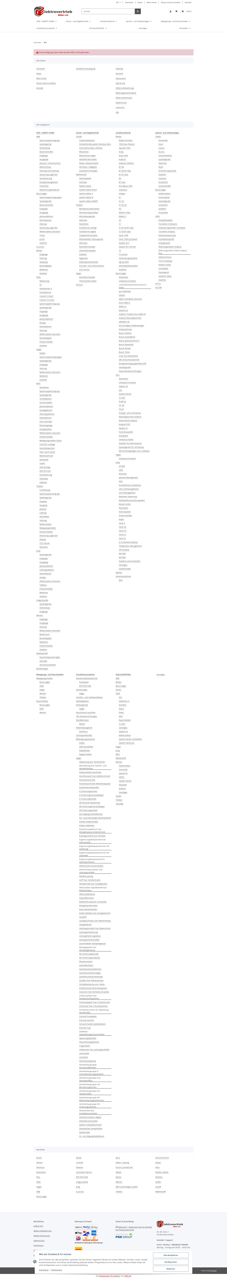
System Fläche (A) (126, 743)
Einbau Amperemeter (88, 821)
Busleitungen (42, 668)
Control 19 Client (47, 300)
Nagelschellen (85, 754)
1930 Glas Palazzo (127, 144)
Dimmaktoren (45, 220)
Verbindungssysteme (128, 258)
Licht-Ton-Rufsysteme (128, 356)
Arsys (121, 151)
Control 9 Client (46, 296)
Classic (162, 148)
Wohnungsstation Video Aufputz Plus (173, 251)
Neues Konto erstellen (170, 2)
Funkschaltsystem (87, 140)
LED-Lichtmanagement (129, 489)
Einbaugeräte (82, 705)
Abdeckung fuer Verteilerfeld (92, 762)
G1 (41, 284)
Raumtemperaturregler (50, 657)
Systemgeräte (45, 144)
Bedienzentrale (46, 455)
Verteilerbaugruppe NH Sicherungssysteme (89, 1105)
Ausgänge (44, 159)
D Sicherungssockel (87, 799)
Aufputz (122, 159)
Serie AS (122, 527)
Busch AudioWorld (127, 337)
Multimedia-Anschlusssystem (132, 500)
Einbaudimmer (125, 329)
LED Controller (46, 421)
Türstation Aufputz (167, 231)
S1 (120, 224)
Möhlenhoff (81, 174)
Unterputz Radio (126, 439)
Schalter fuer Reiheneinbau (91, 980)
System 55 (123, 386)
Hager (39, 349)
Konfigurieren (171, 1262)
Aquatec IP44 (124, 148)
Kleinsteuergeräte (87, 216)
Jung (38, 550)
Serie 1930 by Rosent (128, 239)
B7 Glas (122, 182)
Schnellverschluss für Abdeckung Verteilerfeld (94, 1011)
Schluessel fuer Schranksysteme (93, 1006)
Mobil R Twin (124, 212)
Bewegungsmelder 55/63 (50, 440)
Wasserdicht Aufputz (128, 420)
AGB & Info (120, 83)
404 (117, 112)
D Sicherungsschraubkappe (91, 795)
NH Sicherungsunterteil (89, 957)
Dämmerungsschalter (88, 212)
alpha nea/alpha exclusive (130, 299)
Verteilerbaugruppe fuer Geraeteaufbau (90, 1079)
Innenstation (164, 197)
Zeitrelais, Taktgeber (88, 167)
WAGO (82, 724)
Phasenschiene (85, 961)
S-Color (122, 397)
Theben (39, 486)
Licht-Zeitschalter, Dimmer (90, 148)
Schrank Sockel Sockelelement (92, 1024)
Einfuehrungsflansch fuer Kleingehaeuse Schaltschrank (92, 830)
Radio (121, 519)
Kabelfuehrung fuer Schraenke (92, 901)
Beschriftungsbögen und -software (134, 451)
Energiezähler (46, 429)
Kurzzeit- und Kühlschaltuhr (91, 265)
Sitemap (119, 68)
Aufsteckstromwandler (89, 787)
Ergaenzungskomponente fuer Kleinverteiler (92, 841)
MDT (38, 383)
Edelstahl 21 (124, 701)
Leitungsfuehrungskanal (90, 936)
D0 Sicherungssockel (88, 810)
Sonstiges (123, 565)
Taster (42, 463)
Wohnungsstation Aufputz (170, 246)
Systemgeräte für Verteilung (131, 447)
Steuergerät (164, 272)
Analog (43, 322)
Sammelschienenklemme (90, 969)
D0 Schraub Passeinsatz (89, 802)
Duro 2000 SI (124, 302)
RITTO (158, 283)
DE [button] (117, 2)
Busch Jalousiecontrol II (129, 340)
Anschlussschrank (87, 780)
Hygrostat (83, 258)
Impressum (43, 1270)
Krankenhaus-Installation (130, 485)
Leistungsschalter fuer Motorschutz (94, 928)
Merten (39, 615)
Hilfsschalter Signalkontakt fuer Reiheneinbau (93, 889)
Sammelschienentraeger (90, 973)
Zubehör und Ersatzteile (129, 561)
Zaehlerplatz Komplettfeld (90, 1128)
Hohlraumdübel (86, 746)
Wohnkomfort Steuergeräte (91, 239)
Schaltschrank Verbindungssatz (93, 988)
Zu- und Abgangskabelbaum (91, 1136)
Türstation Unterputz (168, 224)
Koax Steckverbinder (88, 909)
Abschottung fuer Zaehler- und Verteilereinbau (93, 767)
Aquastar (123, 784)
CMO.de (127, 1276)
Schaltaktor (163, 268)
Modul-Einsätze (126, 140)
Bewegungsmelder (48, 528)
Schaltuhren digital (87, 231)
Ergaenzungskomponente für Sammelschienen (92, 860)
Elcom (39, 1157)
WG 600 (122, 553)
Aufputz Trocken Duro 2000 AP (132, 314)
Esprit (121, 708)
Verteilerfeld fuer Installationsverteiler (88, 1112)
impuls (122, 295)
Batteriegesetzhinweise (126, 93)
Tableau (43, 585)
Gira (117, 375)
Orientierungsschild (167, 170)
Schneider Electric (84, 1172)
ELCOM (158, 287)
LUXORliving (45, 490)
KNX (121, 481)
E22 (120, 390)
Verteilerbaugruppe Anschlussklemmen (88, 1066)
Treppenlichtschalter (88, 235)
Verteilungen (81, 689)
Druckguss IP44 (125, 186)
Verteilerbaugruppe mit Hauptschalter (89, 1092)
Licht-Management (127, 492)
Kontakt (188, 2)
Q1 (120, 220)
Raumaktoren (45, 573)
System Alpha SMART (88, 201)
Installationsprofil (166, 239)
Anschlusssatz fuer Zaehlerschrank (94, 776)
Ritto (157, 1167)
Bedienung (44, 281)
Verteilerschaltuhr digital (90, 1117)
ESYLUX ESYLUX (162, 1157)
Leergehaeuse (85, 924)
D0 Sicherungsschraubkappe (92, 806)
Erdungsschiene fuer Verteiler (92, 836)
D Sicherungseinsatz (88, 791)
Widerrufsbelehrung (125, 88)
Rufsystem (123, 435)
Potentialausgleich (84, 727)
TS (120, 250)
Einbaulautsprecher (167, 235)
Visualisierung (46, 178)
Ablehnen (170, 1269)
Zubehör (43, 243)
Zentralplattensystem (128, 265)
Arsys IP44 (123, 155)
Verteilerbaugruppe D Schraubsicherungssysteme (91, 1072)
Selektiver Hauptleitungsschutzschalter (92, 1033)
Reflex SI (122, 306)
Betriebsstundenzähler (89, 208)
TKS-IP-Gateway (165, 261)
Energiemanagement (49, 182)
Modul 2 (122, 216)
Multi (161, 167)
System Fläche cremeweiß (130, 739)
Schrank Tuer (85, 1028)
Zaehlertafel (84, 1132)
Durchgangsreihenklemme (91, 814)
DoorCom (163, 163)
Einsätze (122, 705)
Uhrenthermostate (87, 250)
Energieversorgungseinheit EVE (132, 363)
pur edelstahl (125, 291)
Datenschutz (56, 1270)
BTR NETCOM (85, 686)
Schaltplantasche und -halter (92, 984)
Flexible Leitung (86, 876)
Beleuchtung (45, 167)
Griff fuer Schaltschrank (89, 880)
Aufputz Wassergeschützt (130, 318)
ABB (38, 136)
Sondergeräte (125, 367)
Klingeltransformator (88, 905)
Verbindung (45, 148)
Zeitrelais (83, 243)
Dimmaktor (44, 516)
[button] (170, 11)
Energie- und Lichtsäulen (130, 413)
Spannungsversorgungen (51, 197)
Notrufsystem (125, 511)
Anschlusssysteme (48, 665)
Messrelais (84, 151)
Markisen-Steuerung (128, 496)
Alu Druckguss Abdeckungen (131, 325)
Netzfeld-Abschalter (88, 159)
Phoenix (79, 1167)
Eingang (43, 501)
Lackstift (82, 917)
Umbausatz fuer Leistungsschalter (94, 1049)
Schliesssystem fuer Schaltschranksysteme (89, 997)
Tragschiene (84, 1045)
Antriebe (43, 661)
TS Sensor (123, 254)
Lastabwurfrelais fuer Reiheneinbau (95, 920)
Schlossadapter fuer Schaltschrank (94, 1002)
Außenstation (164, 193)
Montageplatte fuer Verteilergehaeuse (87, 948)
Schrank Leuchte (86, 1020)
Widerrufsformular (124, 97)
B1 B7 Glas (123, 174)
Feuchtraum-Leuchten (86, 712)
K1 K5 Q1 (123, 205)
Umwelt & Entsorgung (85, 68)
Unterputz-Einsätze (127, 281)
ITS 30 (121, 405)
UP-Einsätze (124, 549)
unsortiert (83, 1057)
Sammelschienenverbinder (91, 976)
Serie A (122, 523)
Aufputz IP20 (124, 424)
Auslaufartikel (165, 186)
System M (123, 773)
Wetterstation (45, 524)
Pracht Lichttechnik (124, 1167)
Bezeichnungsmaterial (49, 189)
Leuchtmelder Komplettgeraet (92, 943)
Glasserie (123, 189)
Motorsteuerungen (87, 155)
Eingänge (44, 155)
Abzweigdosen (82, 701)
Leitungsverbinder (84, 735)
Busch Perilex (125, 348)
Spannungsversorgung (50, 140)
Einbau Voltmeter (86, 825)
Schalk (79, 136)
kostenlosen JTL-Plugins (109, 1276)
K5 (120, 208)
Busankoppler (46, 265)
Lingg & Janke (42, 600)
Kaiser (158, 1162)
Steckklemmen (82, 720)
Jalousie (43, 509)
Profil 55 (122, 401)
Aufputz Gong (165, 264)
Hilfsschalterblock (87, 894)
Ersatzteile (163, 182)
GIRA (38, 277)
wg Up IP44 (124, 262)
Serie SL (122, 538)
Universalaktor (46, 402)
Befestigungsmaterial (85, 739)
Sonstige (119, 803)
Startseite (129, 2)
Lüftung (43, 512)
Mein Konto (152, 2)
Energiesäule (164, 243)
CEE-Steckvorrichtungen (86, 716)
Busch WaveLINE (126, 344)
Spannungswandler (87, 1038)
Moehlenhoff (42, 653)
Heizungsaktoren (47, 414)
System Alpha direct (88, 189)
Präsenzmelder (46, 341)
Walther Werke (161, 1172)
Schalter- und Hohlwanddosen (89, 697)
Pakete (42, 353)
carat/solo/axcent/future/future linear (132, 286)
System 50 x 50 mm (127, 246)
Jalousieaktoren (46, 216)
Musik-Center (125, 504)
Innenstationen (165, 155)
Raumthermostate (87, 246)
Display (43, 539)
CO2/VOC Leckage (47, 444)
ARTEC (122, 777)
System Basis (124, 765)
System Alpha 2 (86, 193)
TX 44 (121, 409)
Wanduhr (44, 547)
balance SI (123, 310)
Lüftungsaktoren (47, 569)
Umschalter (84, 1053)
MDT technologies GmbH (127, 1186)
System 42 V (124, 243)
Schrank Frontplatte (88, 1016)
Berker (39, 250)
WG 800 (122, 557)
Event (121, 712)
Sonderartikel (125, 568)
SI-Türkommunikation (128, 542)
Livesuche (120, 107)
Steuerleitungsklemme (89, 1042)
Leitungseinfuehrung (88, 932)
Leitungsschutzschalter (89, 939)
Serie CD (122, 530)
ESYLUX (79, 284)
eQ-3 (118, 1157)
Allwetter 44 (124, 321)
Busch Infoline (125, 333)
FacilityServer (45, 292)
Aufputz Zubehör (126, 163)
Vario (161, 144)
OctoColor (123, 769)
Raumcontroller (46, 151)
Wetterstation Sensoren (50, 231)
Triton (42, 235)
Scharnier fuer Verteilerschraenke (94, 992)
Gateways (44, 262)
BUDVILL (159, 1177)
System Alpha (85, 186)
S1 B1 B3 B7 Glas (126, 227)
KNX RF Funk (45, 471)
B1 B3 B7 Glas (125, 170)
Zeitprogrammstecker (88, 262)
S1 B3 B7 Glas (125, 231)
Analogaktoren (46, 410)
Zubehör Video (165, 276)
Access (161, 151)
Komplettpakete (165, 220)
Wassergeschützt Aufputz (130, 416)
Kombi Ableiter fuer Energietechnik (94, 913)
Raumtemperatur (47, 448)
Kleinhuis (83, 731)
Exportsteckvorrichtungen (130, 371)
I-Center (79, 1162)
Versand (119, 73)
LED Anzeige (45, 467)
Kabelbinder (84, 750)
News (140, 2)
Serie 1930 (123, 235)
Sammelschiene (86, 965)
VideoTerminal (165, 257)
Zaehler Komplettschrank (90, 1124)
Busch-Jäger (41, 193)
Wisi (121, 580)
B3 (120, 178)
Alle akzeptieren (171, 1255)
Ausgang (43, 505)
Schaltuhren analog (87, 227)
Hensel (39, 1162)
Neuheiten (44, 387)
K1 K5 (121, 201)
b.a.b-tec (40, 246)
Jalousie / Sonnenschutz (50, 163)
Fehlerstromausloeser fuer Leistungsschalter (91, 871)
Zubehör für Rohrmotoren (130, 443)
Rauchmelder (42, 701)
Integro (122, 193)
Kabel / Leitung (122, 1162)
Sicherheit (44, 186)
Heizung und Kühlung (49, 170)
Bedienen (44, 269)
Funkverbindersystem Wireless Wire (95, 144)
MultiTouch (45, 634)
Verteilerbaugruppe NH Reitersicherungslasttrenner (91, 1098)
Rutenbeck (84, 682)
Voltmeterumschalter (88, 1121)
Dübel (81, 743)
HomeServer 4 (46, 288)
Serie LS (122, 534)
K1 (120, 197)
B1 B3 (121, 167)
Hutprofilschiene (86, 898)
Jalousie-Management (128, 477)
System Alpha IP (86, 197)
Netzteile (83, 220)
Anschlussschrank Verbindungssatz (94, 783)
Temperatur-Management (130, 546)
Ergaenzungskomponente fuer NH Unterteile (94, 854)
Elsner (118, 689)
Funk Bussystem (126, 432)
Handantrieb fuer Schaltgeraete (93, 883)
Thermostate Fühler (88, 281)
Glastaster (44, 459)
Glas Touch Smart (47, 452)
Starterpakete (85, 178)
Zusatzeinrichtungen (88, 170)
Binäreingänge (46, 425)
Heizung (43, 224)
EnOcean (123, 473)
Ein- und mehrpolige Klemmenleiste (95, 818)
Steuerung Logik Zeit (49, 174)
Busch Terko (124, 352)
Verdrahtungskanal (87, 1061)
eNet (121, 470)
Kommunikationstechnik (86, 678)
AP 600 (122, 466)
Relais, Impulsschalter (89, 163)
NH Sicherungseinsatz (89, 954)
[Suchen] (138, 11)
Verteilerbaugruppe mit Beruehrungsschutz (89, 1085)
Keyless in (123, 428)
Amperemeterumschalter (90, 772)
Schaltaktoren (46, 398)
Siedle (158, 136)
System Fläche (125, 394)
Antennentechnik (123, 576)
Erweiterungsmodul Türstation (172, 227)
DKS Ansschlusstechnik (129, 359)
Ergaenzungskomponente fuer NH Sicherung (94, 847)
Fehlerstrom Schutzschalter (91, 866)
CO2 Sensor (45, 543)
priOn (42, 239)
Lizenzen (162, 178)
